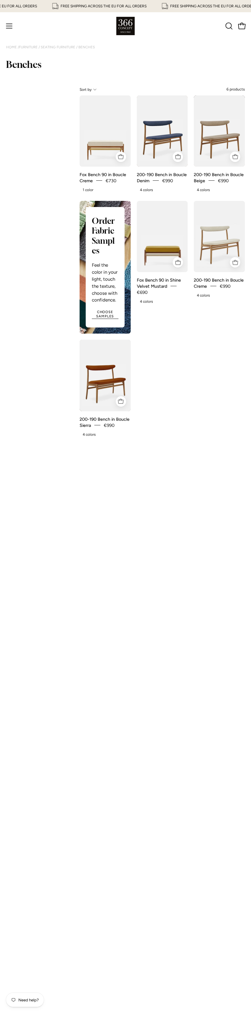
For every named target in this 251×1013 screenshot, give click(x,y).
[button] (228, 26)
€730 (111, 180)
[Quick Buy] (121, 157)
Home (12, 47)
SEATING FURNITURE (58, 47)
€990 (167, 180)
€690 (142, 292)
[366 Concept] (125, 26)
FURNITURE (29, 47)
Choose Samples (105, 314)
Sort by (86, 89)
